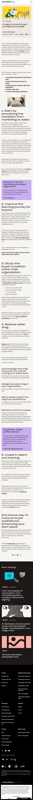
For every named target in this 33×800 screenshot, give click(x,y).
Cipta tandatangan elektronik (23, 689)
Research (4, 344)
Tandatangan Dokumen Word (24, 697)
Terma (19, 710)
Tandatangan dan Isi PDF (24, 682)
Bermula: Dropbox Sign (8, 719)
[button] (31, 2)
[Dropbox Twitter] (2, 750)
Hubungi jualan (6, 710)
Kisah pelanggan (6, 735)
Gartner (22, 51)
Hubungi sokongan (6, 713)
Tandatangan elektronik (24, 676)
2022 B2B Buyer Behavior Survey (13, 283)
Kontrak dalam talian (23, 685)
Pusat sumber (5, 738)
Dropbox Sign (11, 543)
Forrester (12, 507)
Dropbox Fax (5, 682)
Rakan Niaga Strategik (24, 732)
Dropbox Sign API (6, 679)
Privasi (20, 713)
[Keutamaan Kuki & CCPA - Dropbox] (16, 792)
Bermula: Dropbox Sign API (8, 723)
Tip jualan (8, 21)
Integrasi (4, 685)
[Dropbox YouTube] (9, 750)
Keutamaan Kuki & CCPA (8, 716)
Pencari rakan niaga (23, 735)
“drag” (25, 334)
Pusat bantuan (5, 706)
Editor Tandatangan (23, 693)
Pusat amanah (5, 745)
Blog (3, 21)
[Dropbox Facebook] (6, 750)
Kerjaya (20, 706)
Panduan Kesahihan (7, 742)
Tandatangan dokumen (24, 679)
